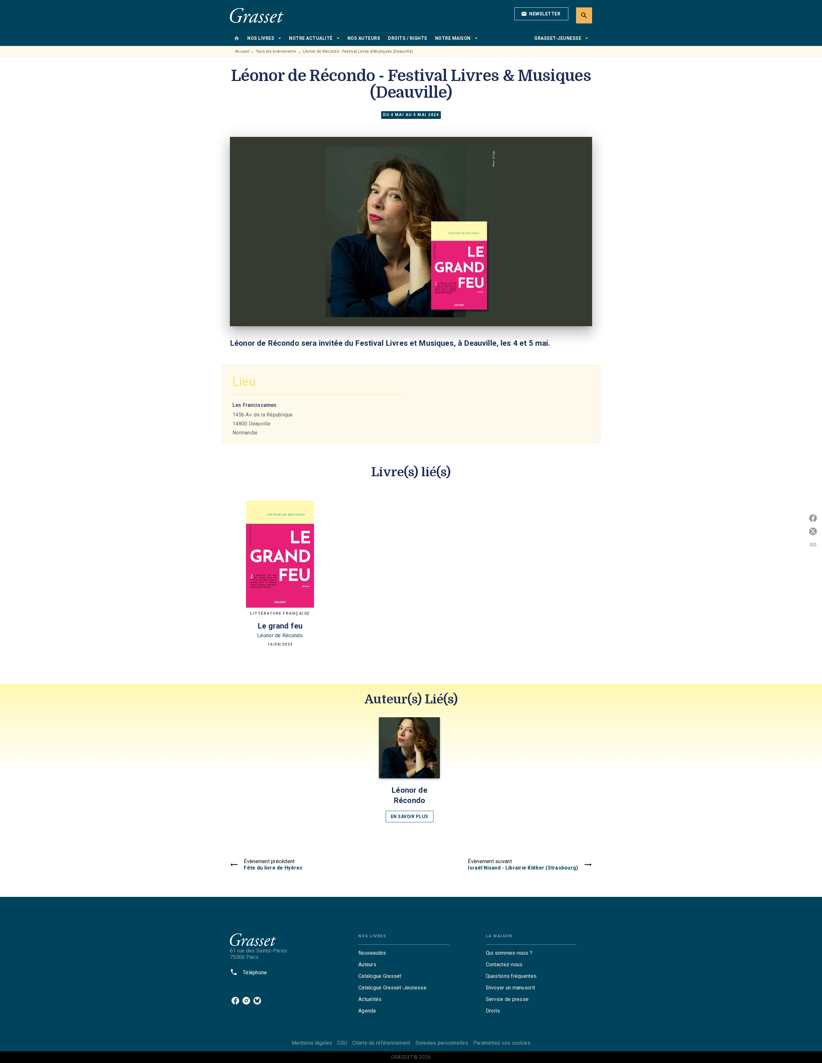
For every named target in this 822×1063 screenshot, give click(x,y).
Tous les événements (276, 51)
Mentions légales (312, 1043)
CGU (342, 1043)
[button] (541, 13)
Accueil (242, 51)
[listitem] (235, 1000)
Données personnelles (441, 1043)
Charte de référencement (381, 1043)
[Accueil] (257, 15)
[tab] (236, 38)
